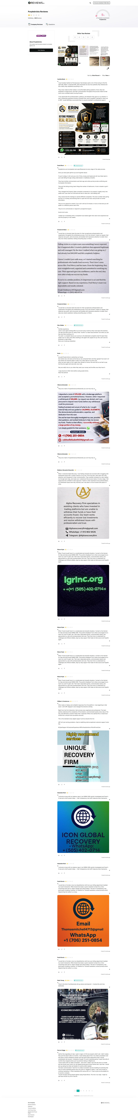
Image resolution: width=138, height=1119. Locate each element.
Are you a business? (101, 2)
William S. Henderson (63, 701)
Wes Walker (60, 325)
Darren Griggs (61, 1050)
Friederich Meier (62, 229)
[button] (90, 3)
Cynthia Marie (61, 79)
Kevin (58, 353)
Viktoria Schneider (62, 385)
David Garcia (60, 881)
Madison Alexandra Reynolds (65, 470)
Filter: (105, 75)
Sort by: (93, 75)
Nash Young (60, 980)
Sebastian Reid (61, 792)
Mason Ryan (60, 549)
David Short (60, 165)
